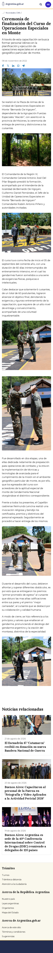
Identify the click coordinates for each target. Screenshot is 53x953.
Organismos (8, 908)
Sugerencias (8, 936)
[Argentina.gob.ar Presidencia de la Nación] (13, 4)
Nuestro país (8, 899)
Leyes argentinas (10, 903)
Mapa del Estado (10, 912)
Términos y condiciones (13, 932)
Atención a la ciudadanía (14, 884)
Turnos (5, 875)
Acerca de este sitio (11, 927)
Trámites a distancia (11, 879)
